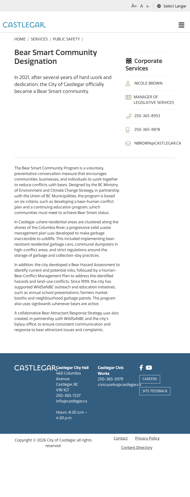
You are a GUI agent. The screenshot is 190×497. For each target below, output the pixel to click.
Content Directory (136, 447)
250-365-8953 (147, 116)
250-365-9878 (147, 129)
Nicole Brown (148, 83)
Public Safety (66, 39)
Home (20, 39)
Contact (121, 438)
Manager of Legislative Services (154, 100)
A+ (134, 6)
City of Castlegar (61, 440)
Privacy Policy (147, 438)
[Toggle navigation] (181, 25)
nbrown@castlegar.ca (157, 143)
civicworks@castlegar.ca (119, 384)
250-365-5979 (110, 379)
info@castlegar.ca (71, 401)
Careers (149, 379)
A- (148, 6)
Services (39, 39)
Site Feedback (154, 391)
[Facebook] (141, 368)
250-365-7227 (68, 395)
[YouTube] (149, 368)
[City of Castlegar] (24, 25)
